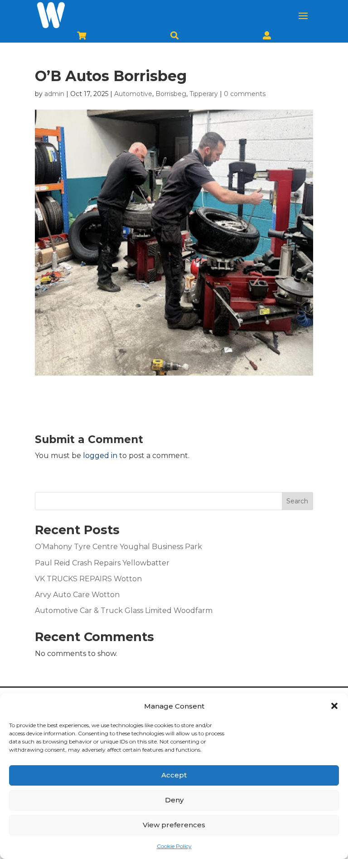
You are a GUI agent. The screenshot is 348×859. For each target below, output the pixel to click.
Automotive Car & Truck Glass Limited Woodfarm (124, 610)
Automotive (133, 94)
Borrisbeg (170, 94)
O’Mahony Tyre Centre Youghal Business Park (118, 546)
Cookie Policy (174, 846)
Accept (174, 775)
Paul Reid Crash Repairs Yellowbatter (102, 563)
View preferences (174, 824)
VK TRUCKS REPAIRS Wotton (88, 578)
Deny (174, 800)
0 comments (245, 94)
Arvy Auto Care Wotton (77, 594)
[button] (334, 705)
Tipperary (203, 94)
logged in (100, 455)
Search (297, 501)
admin (54, 94)
